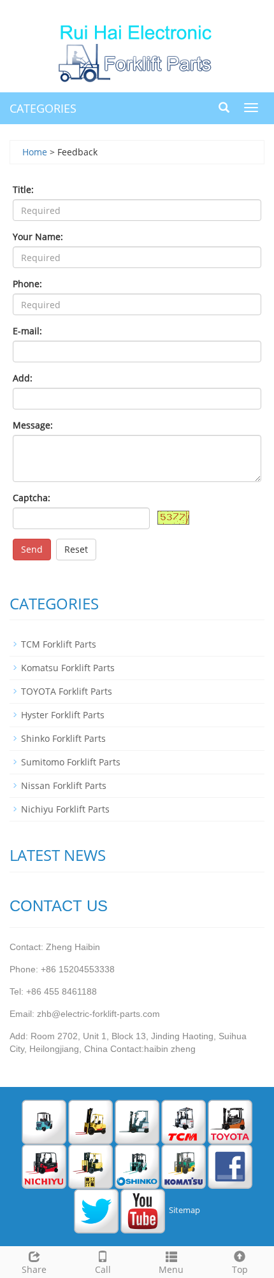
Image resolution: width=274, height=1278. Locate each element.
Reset (76, 549)
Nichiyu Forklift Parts (65, 809)
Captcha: (31, 498)
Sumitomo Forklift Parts (70, 762)
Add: (22, 378)
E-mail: (27, 331)
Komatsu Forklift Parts (68, 668)
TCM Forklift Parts (58, 644)
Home (34, 152)
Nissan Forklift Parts (63, 785)
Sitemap (184, 1210)
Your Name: (38, 237)
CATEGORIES (43, 108)
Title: (23, 189)
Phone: (27, 284)
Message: (33, 425)
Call (103, 1269)
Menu (171, 1269)
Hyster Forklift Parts (63, 715)
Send (32, 549)
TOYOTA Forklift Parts (66, 691)
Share (34, 1269)
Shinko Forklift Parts (63, 738)
